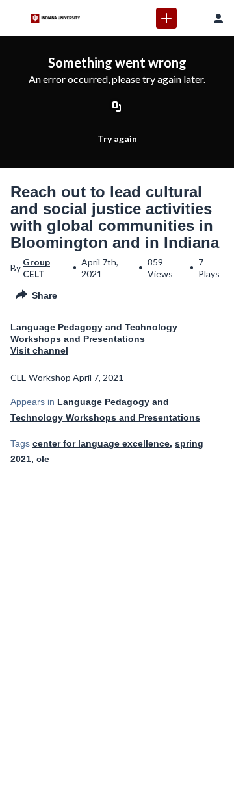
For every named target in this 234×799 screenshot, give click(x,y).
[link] (166, 18)
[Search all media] (192, 18)
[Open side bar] (15, 18)
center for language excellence (101, 443)
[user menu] (218, 18)
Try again (117, 138)
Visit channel (39, 350)
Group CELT (36, 267)
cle (42, 459)
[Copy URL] (117, 107)
